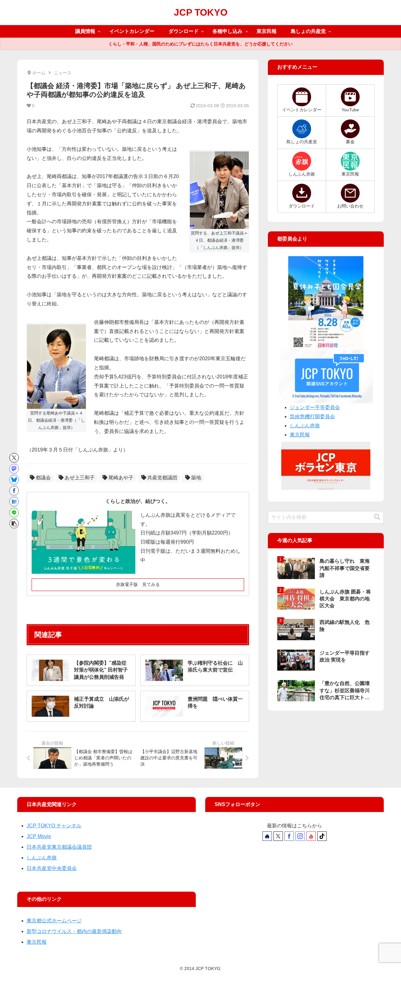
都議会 (43, 477)
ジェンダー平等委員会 (315, 407)
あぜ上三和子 (80, 477)
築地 (196, 477)
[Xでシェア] (14, 457)
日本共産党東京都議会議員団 (59, 847)
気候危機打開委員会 (312, 416)
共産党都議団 (162, 477)
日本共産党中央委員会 (52, 868)
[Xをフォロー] (278, 836)
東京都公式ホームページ (54, 920)
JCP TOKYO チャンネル (54, 825)
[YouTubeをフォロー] (311, 836)
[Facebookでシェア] (14, 490)
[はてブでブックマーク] (14, 501)
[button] (14, 523)
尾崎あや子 (120, 477)
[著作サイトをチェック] (267, 836)
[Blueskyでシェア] (14, 479)
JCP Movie (39, 836)
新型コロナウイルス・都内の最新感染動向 (74, 931)
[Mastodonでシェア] (14, 468)
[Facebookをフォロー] (289, 836)
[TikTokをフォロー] (322, 836)
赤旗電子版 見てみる (138, 584)
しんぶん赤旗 (305, 425)
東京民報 (300, 434)
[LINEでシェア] (14, 512)
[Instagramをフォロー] (300, 836)
